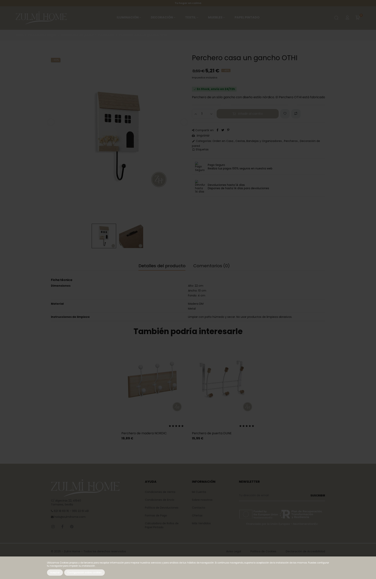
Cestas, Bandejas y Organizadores (259, 141)
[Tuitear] (222, 130)
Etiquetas (200, 149)
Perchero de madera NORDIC (144, 433)
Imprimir (203, 135)
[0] (357, 19)
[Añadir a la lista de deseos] (285, 113)
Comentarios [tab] (211, 266)
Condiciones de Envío (159, 500)
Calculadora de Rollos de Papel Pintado (162, 525)
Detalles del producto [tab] (161, 266)
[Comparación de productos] (296, 113)
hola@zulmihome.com (70, 517)
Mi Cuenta (199, 492)
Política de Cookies (263, 551)
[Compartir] (217, 130)
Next (184, 122)
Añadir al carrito (250, 113)
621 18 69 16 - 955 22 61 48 (71, 511)
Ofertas (197, 515)
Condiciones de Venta (160, 492)
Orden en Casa (223, 141)
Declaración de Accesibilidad (305, 551)
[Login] (347, 18)
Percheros (291, 141)
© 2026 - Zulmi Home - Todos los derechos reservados (88, 551)
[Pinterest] (228, 130)
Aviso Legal (233, 551)
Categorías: (202, 141)
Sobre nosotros (202, 500)
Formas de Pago (156, 515)
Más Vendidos (201, 523)
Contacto (198, 508)
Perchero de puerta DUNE (212, 433)
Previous (51, 122)
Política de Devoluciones (161, 508)
